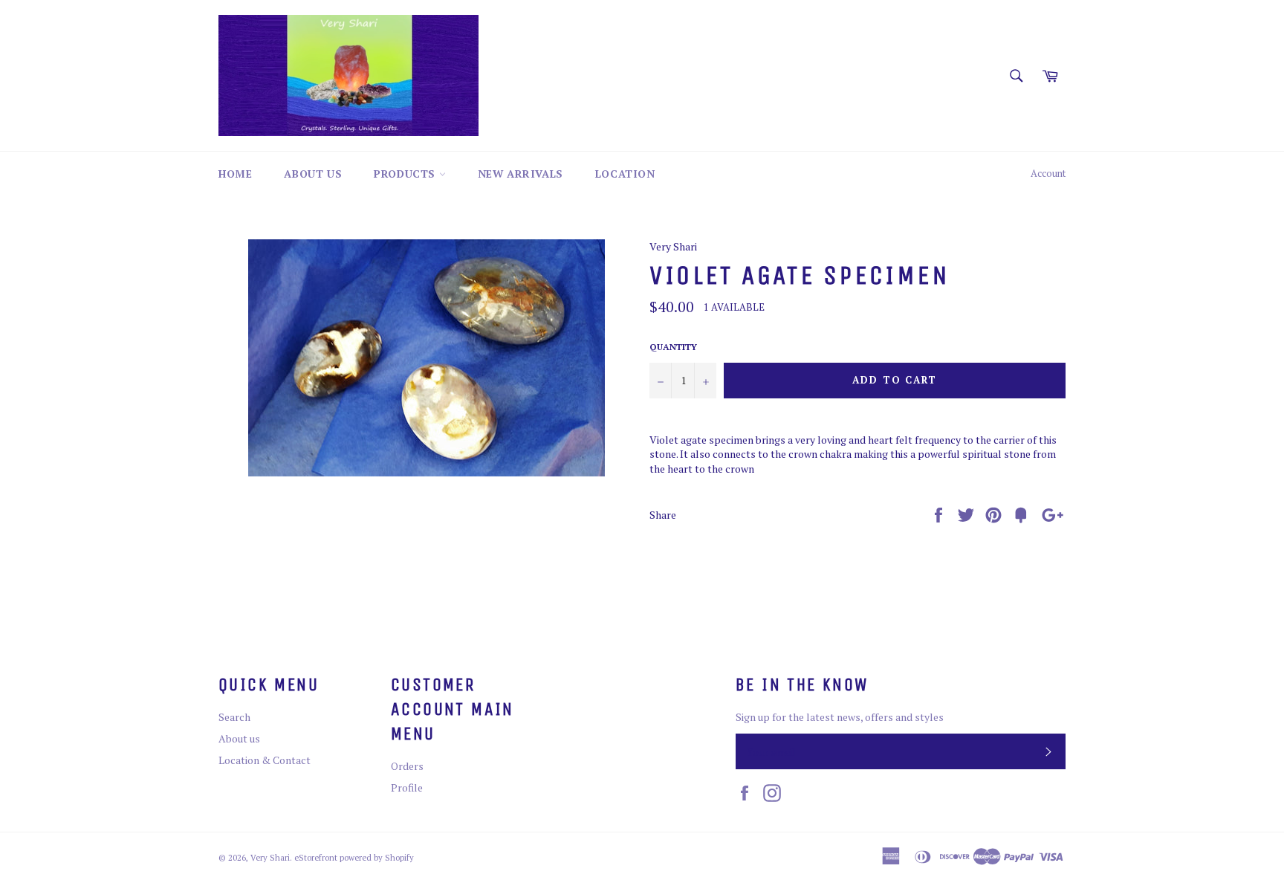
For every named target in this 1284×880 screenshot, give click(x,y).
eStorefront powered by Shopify (354, 857)
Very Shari (270, 857)
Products (406, 173)
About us (313, 173)
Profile (407, 787)
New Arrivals (520, 173)
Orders (407, 766)
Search (234, 717)
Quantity (673, 346)
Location (625, 173)
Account (1048, 173)
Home (235, 173)
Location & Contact (264, 760)
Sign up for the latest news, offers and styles (840, 717)
